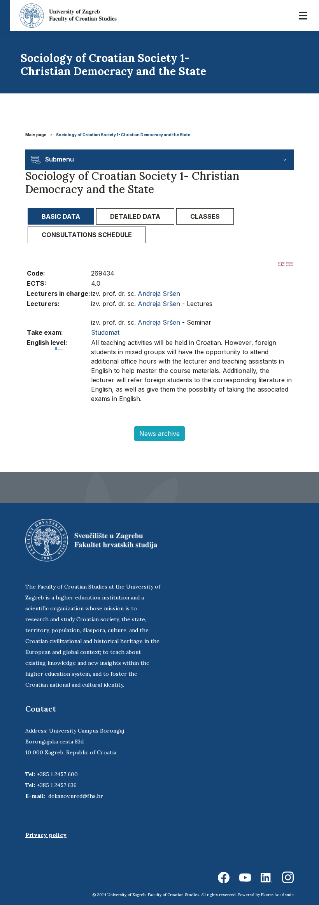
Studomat (105, 332)
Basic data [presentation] (61, 216)
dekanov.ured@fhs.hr (75, 796)
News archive (159, 434)
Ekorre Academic (277, 894)
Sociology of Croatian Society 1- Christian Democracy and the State (123, 134)
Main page (35, 134)
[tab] (61, 216)
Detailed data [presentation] (135, 216)
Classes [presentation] (205, 216)
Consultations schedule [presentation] (87, 235)
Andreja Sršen (159, 293)
